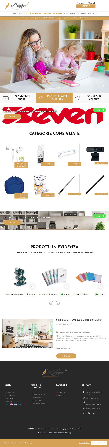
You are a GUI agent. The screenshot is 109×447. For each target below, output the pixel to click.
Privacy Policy (37, 397)
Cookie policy (37, 400)
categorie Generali (52, 13)
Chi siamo (10, 398)
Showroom (61, 392)
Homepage (10, 392)
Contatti (92, 13)
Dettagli (12, 117)
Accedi (81, 3)
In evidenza (11, 395)
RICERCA (85, 6)
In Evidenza (69, 13)
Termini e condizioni (39, 394)
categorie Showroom (30, 13)
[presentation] (6, 87)
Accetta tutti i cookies (99, 443)
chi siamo (81, 13)
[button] (9, 85)
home (15, 13)
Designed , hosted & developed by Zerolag (54, 433)
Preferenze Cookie (39, 403)
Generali (61, 395)
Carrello (92, 3)
